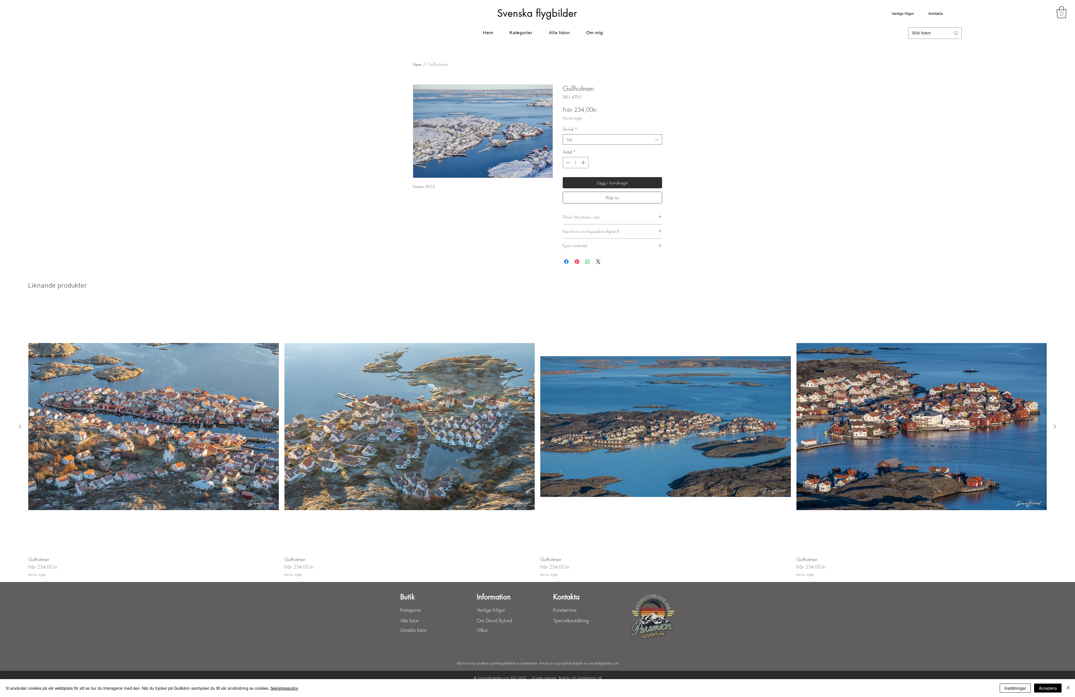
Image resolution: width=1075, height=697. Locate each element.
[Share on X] (598, 261)
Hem (417, 64)
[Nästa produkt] (1054, 426)
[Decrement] (567, 162)
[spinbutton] (575, 162)
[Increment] (584, 162)
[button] (1062, 12)
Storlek (570, 129)
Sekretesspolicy (284, 688)
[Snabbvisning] (153, 426)
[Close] (1068, 688)
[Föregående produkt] (20, 426)
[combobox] (612, 139)
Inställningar (1015, 688)
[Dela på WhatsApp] (587, 261)
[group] (537, 439)
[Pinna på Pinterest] (577, 261)
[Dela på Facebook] (566, 261)
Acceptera (1048, 688)
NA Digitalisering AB (587, 677)
